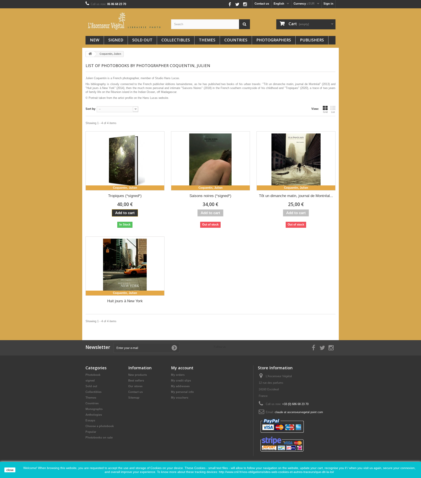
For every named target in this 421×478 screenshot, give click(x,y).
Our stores (135, 386)
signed (115, 40)
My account (182, 367)
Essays (90, 420)
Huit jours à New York (125, 301)
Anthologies (94, 414)
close (10, 470)
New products (137, 375)
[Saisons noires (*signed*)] (210, 160)
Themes (207, 40)
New (94, 40)
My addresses (180, 386)
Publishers (312, 40)
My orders (178, 375)
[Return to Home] (90, 54)
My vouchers (179, 397)
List (333, 112)
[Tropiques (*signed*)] (125, 160)
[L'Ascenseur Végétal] (125, 21)
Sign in (328, 3)
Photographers (273, 40)
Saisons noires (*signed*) (210, 196)
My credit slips (181, 380)
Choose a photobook (100, 426)
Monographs (94, 409)
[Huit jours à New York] (125, 266)
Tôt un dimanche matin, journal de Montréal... (296, 196)
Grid (325, 112)
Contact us (262, 3)
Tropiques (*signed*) (125, 196)
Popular (91, 432)
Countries (235, 40)
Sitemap (133, 397)
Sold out (142, 40)
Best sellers (136, 380)
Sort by (90, 108)
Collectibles (175, 40)
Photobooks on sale (99, 437)
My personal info (182, 392)
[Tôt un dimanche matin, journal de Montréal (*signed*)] (296, 160)
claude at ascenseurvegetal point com (299, 412)
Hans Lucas (150, 98)
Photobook (93, 375)
